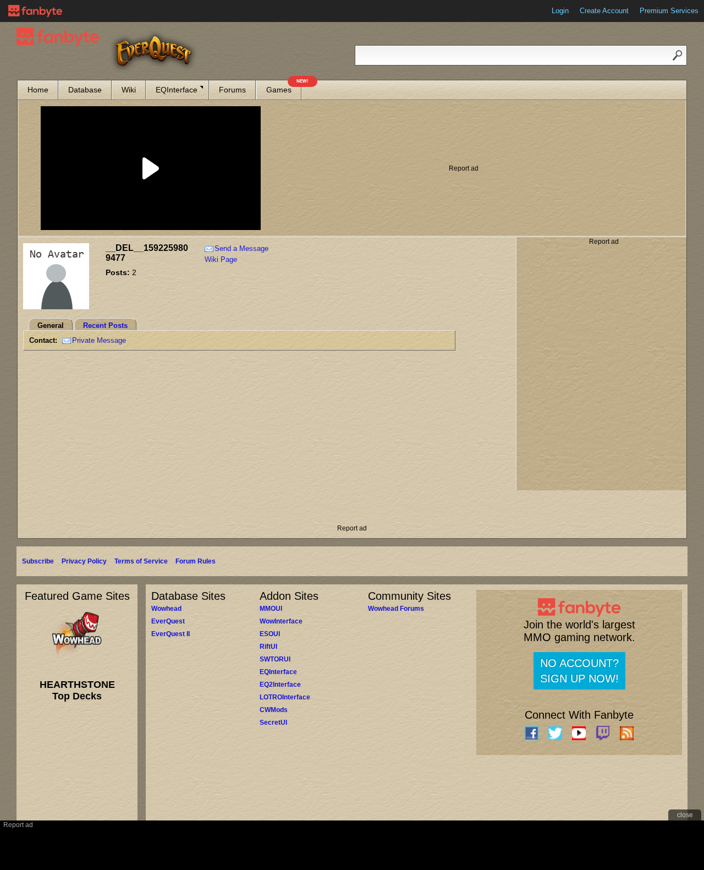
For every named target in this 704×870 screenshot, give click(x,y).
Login (560, 11)
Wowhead (166, 608)
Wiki (129, 89)
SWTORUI (275, 659)
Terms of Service (141, 561)
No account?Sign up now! (579, 671)
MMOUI (271, 608)
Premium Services (669, 11)
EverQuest (168, 621)
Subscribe (38, 561)
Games (283, 87)
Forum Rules (195, 561)
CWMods (274, 710)
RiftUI (268, 646)
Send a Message (241, 248)
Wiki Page (221, 259)
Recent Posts (105, 325)
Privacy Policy (84, 561)
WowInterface (281, 621)
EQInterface (176, 89)
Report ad (464, 168)
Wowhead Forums (396, 608)
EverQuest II (170, 634)
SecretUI (273, 722)
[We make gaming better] (35, 11)
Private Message (99, 340)
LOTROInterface (285, 697)
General (50, 325)
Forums (232, 89)
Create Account (604, 11)
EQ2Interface (280, 684)
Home (38, 89)
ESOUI (270, 634)
